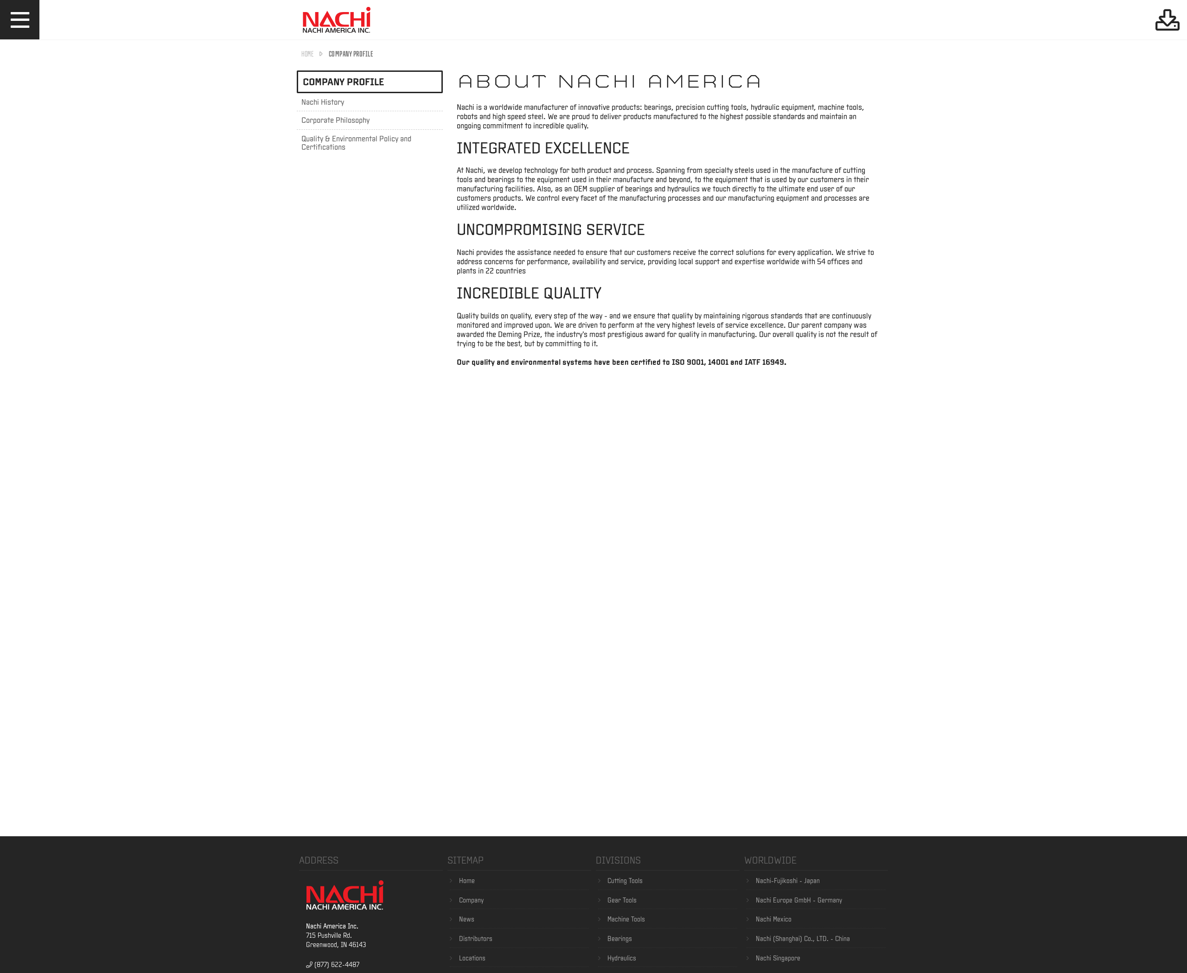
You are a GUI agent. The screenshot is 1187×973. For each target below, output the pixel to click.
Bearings (619, 938)
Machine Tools (626, 919)
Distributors (475, 938)
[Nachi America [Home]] (337, 34)
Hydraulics (621, 958)
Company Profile (343, 81)
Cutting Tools (625, 880)
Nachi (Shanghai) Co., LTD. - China (803, 938)
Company (471, 900)
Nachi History (322, 101)
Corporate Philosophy (335, 120)
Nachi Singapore (778, 958)
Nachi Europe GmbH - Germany (799, 900)
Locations (472, 958)
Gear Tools (622, 900)
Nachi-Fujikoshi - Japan (788, 880)
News (466, 919)
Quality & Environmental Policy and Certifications (356, 142)
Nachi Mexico (773, 919)
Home (307, 53)
